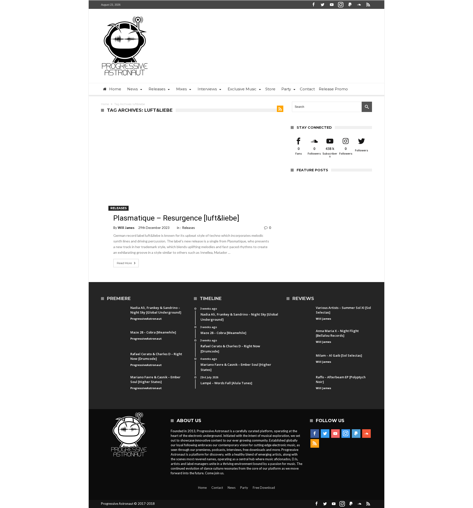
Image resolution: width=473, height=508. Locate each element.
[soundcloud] (359, 5)
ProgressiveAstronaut (146, 318)
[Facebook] (313, 5)
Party (244, 488)
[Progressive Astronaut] (125, 16)
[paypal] (350, 5)
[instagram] (341, 5)
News (232, 488)
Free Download (264, 488)
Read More (124, 263)
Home (105, 104)
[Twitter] (322, 5)
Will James (126, 228)
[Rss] (368, 5)
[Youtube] (332, 5)
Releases (118, 208)
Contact (217, 488)
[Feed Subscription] (280, 109)
